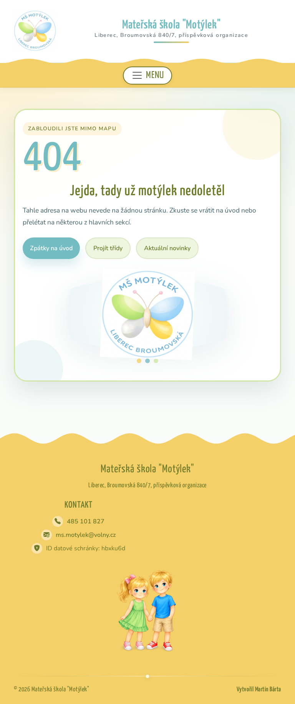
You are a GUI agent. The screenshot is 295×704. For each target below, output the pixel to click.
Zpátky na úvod (51, 248)
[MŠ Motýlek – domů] (35, 30)
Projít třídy (108, 248)
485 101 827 (85, 521)
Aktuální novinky (167, 248)
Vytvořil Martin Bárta (259, 689)
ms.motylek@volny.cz (86, 535)
